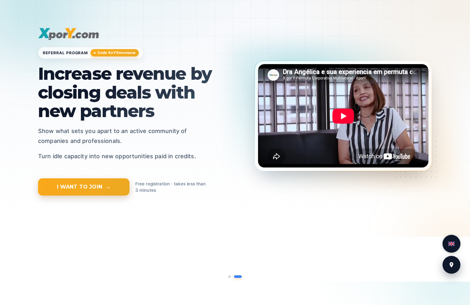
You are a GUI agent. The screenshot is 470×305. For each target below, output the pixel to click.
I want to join (79, 187)
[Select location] (451, 265)
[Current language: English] (451, 244)
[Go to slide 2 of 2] (238, 276)
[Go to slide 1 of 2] (229, 276)
